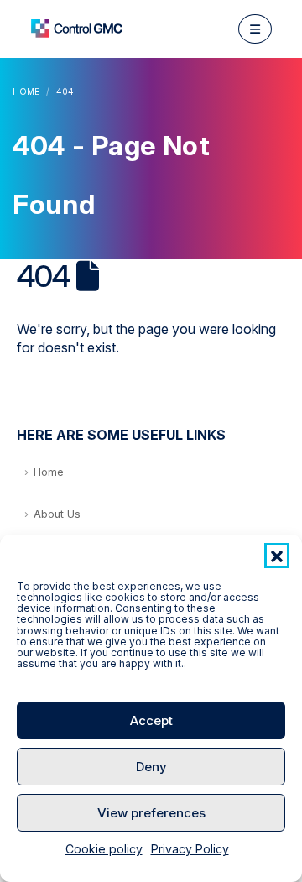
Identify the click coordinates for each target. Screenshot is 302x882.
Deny (151, 767)
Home (49, 472)
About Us (57, 514)
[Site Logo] (76, 28)
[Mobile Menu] (255, 29)
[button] (276, 555)
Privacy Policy (190, 849)
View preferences (151, 813)
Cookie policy (104, 849)
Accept (151, 720)
